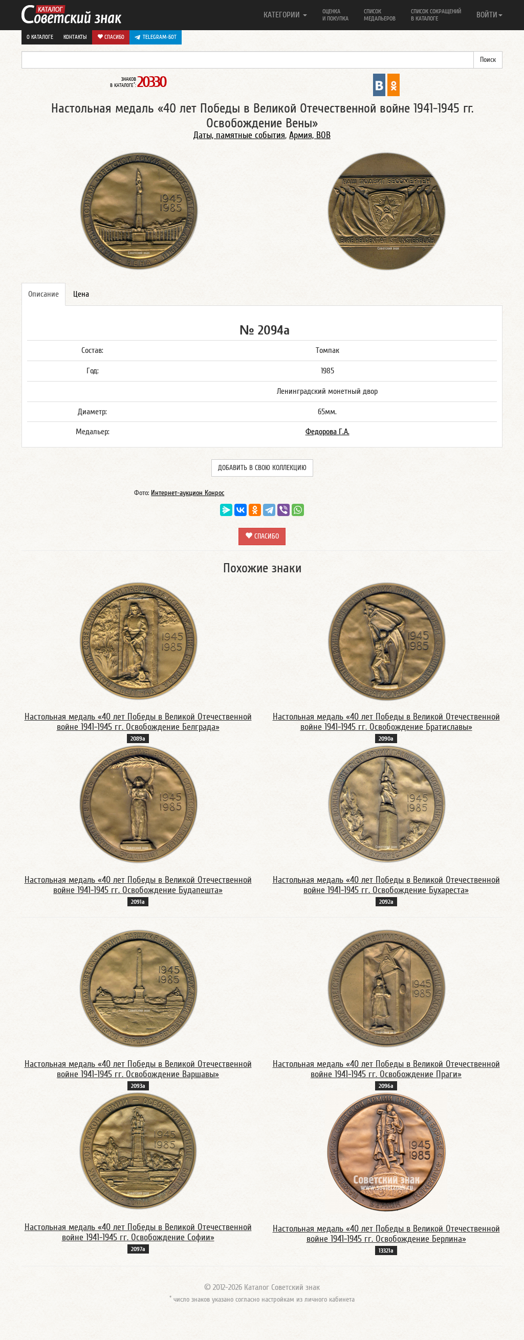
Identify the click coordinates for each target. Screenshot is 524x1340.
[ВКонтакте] (240, 510)
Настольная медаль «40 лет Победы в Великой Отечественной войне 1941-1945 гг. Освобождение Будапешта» (138, 885)
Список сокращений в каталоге (436, 15)
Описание (43, 294)
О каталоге (40, 37)
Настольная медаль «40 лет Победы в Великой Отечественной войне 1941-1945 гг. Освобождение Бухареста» (386, 885)
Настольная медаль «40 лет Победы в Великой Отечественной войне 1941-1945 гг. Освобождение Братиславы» (386, 721)
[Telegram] (269, 510)
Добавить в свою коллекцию (262, 468)
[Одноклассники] (255, 510)
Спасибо (113, 37)
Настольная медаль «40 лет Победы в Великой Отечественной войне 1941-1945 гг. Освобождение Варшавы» (138, 1069)
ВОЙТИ (486, 14)
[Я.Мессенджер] (226, 510)
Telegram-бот (160, 37)
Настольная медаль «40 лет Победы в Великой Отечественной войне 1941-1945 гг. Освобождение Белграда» (138, 721)
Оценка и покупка (335, 15)
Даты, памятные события (239, 135)
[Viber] (283, 510)
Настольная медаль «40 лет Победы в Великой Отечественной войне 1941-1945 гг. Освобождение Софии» (138, 1232)
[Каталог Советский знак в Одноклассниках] (393, 84)
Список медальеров (380, 15)
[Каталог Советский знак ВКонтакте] (379, 84)
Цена (81, 294)
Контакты (75, 37)
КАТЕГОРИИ (283, 14)
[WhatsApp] (298, 510)
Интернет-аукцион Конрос (187, 493)
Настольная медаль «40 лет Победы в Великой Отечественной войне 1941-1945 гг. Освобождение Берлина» (386, 1233)
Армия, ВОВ (310, 135)
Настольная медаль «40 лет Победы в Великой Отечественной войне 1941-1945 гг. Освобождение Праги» (386, 1069)
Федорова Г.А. (327, 431)
